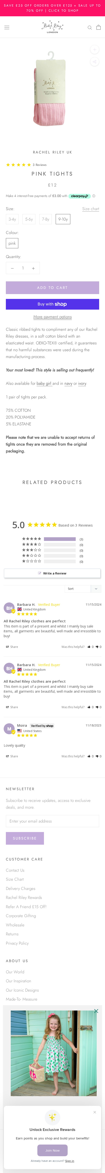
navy (68, 383)
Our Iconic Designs (22, 990)
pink (12, 243)
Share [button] (14, 647)
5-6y (29, 219)
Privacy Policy (17, 943)
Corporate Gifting (21, 916)
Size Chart (15, 879)
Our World (15, 972)
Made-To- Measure (21, 999)
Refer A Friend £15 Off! (26, 907)
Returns (12, 934)
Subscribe (25, 838)
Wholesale (15, 925)
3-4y (12, 219)
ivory (82, 383)
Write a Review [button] (54, 573)
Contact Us (15, 870)
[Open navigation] (6, 27)
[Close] (96, 1011)
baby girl (44, 383)
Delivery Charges (20, 888)
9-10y (63, 219)
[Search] (90, 27)
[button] (90, 647)
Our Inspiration (18, 981)
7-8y (45, 219)
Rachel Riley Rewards (24, 897)
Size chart (90, 209)
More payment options (52, 317)
